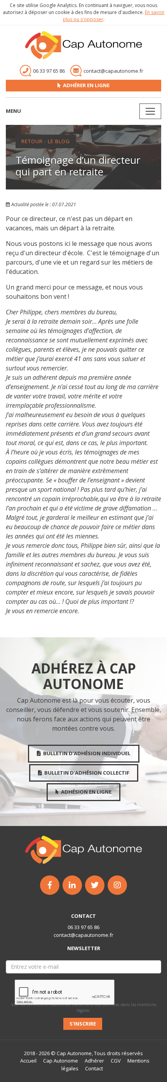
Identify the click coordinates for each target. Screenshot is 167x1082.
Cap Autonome (60, 1060)
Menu (13, 110)
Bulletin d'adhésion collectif (85, 772)
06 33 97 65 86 (83, 927)
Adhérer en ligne (85, 85)
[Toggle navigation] (150, 111)
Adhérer (94, 1060)
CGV (115, 1060)
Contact (93, 1068)
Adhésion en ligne (85, 791)
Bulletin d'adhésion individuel (85, 753)
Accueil (28, 1060)
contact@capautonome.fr (83, 934)
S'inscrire (83, 1023)
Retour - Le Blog (45, 141)
